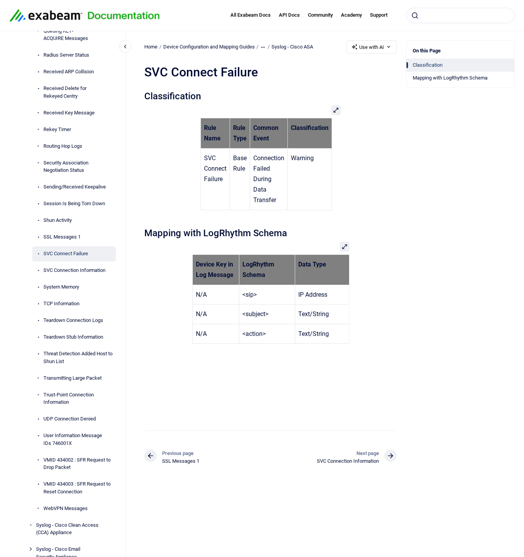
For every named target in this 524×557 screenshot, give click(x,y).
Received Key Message (69, 113)
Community (320, 15)
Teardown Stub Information (73, 337)
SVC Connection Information (74, 270)
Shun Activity (57, 220)
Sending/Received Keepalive (74, 187)
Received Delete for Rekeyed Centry (64, 92)
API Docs (289, 15)
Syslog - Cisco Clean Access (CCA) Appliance (67, 529)
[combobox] (460, 15)
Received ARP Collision (68, 71)
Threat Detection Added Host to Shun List (77, 357)
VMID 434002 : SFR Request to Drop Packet (77, 464)
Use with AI (371, 47)
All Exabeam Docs (250, 15)
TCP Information (61, 303)
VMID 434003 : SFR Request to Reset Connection (77, 488)
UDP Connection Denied (69, 419)
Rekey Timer (57, 129)
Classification (428, 65)
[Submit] (415, 15)
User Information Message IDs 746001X (72, 439)
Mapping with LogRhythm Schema (450, 78)
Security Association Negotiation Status (65, 166)
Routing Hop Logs (62, 146)
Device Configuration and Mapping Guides (209, 47)
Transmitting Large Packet (72, 378)
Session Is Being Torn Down (74, 203)
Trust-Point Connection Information (68, 398)
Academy (351, 15)
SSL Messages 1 (62, 237)
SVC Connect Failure (65, 253)
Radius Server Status (66, 55)
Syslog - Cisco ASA (292, 47)
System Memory (61, 287)
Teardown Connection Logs (73, 320)
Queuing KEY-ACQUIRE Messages (65, 35)
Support (378, 15)
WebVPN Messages (65, 508)
